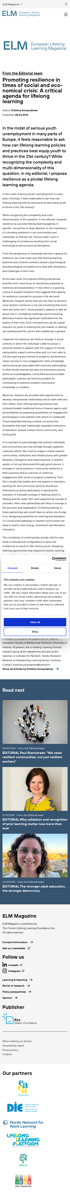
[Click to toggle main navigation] (66, 14)
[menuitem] (17, 980)
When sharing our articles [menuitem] (17, 1041)
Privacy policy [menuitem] (10, 1050)
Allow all (35, 622)
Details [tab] (35, 568)
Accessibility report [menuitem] (13, 1045)
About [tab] (57, 568)
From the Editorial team (22, 73)
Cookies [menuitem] (7, 1054)
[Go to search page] (66, 4)
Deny (35, 631)
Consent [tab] (12, 568)
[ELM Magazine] (21, 13)
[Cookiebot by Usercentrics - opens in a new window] (52, 559)
